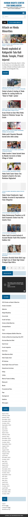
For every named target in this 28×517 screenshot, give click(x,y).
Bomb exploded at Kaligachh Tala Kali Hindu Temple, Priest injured (12, 54)
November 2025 (6, 421)
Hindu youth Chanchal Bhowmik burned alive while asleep (12, 135)
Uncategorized (10, 131)
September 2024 (6, 444)
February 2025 (6, 434)
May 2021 (4, 461)
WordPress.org (6, 509)
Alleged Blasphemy (6, 313)
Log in (3, 503)
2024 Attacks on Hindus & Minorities (10, 302)
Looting (17, 88)
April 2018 (5, 467)
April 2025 (5, 431)
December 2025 (6, 419)
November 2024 (6, 440)
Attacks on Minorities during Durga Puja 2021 (12, 337)
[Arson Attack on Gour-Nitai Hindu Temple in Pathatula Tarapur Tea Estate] (14, 107)
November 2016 (6, 471)
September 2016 (6, 474)
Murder (4, 131)
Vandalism (22, 88)
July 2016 (4, 476)
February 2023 (6, 452)
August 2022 (5, 453)
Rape (3, 392)
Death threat (11, 88)
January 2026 (5, 417)
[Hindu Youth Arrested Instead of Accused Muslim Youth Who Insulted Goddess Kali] (14, 231)
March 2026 (5, 413)
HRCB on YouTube (7, 273)
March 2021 (5, 465)
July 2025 (4, 427)
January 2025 (5, 436)
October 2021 (6, 459)
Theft (18, 212)
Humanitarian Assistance (8, 368)
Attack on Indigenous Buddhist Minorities (11, 333)
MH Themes (21, 515)
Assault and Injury (7, 87)
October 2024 (6, 442)
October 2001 (6, 494)
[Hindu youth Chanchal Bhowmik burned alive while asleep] (14, 128)
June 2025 (5, 429)
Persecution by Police (7, 389)
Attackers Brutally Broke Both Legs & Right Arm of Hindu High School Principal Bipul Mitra (13, 259)
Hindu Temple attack (13, 110)
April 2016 (5, 482)
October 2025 (6, 423)
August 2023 (5, 450)
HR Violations (5, 361)
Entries (5, 505)
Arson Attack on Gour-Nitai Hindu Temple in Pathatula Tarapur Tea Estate (13, 115)
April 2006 (5, 488)
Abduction (4, 309)
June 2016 (5, 478)
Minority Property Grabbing (8, 378)
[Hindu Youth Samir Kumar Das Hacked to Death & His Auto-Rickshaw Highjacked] (14, 169)
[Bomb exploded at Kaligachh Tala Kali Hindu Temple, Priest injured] (14, 42)
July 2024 (4, 448)
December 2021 (6, 457)
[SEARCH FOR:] (14, 16)
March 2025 (5, 433)
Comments (6, 507)
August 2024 (5, 446)
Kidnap (3, 372)
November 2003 (6, 490)
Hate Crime (5, 110)
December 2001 (6, 492)
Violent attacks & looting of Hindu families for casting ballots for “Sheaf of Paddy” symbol (13, 93)
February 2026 (6, 415)
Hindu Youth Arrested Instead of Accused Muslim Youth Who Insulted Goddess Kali (13, 237)
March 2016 (5, 484)
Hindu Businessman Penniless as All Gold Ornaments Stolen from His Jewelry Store (13, 217)
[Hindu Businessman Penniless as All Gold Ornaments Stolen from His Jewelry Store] (14, 211)
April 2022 (5, 455)
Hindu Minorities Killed (7, 354)
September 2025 (6, 425)
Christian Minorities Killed (8, 340)
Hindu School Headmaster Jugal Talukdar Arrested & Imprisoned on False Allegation (13, 197)
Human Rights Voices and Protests (10, 365)
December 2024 (6, 438)
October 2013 (6, 486)
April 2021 (5, 463)
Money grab (4, 382)
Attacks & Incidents (6, 306)
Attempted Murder (7, 151)
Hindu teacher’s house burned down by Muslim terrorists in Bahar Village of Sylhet (13, 155)
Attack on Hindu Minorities (9, 44)
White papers (5, 403)
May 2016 (4, 480)
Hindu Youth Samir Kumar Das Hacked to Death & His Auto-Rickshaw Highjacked (12, 175)
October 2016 (6, 473)
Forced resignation (6, 347)
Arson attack (5, 109)
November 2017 (6, 469)
